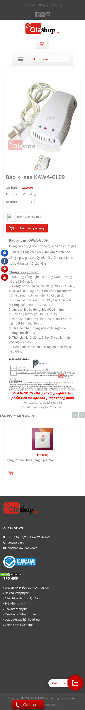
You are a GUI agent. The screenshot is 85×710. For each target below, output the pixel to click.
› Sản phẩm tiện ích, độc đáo (21, 598)
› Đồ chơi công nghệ (16, 593)
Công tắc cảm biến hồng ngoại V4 (30, 460)
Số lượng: (12, 202)
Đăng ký (43, 5)
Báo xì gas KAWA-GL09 (35, 177)
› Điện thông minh (14, 603)
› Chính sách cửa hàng (17, 625)
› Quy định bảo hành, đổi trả (21, 619)
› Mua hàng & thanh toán (19, 614)
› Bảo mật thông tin (15, 609)
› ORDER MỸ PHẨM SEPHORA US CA (26, 588)
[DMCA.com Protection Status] (11, 574)
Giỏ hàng (57, 5)
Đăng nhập (29, 5)
